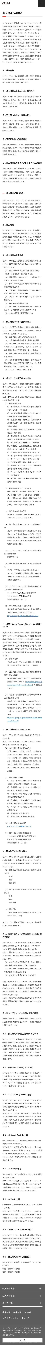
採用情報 (18, 1312)
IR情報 (27, 1312)
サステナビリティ (10, 1318)
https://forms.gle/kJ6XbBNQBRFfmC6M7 (22, 616)
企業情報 (6, 1312)
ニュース (26, 1318)
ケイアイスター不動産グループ (19, 826)
